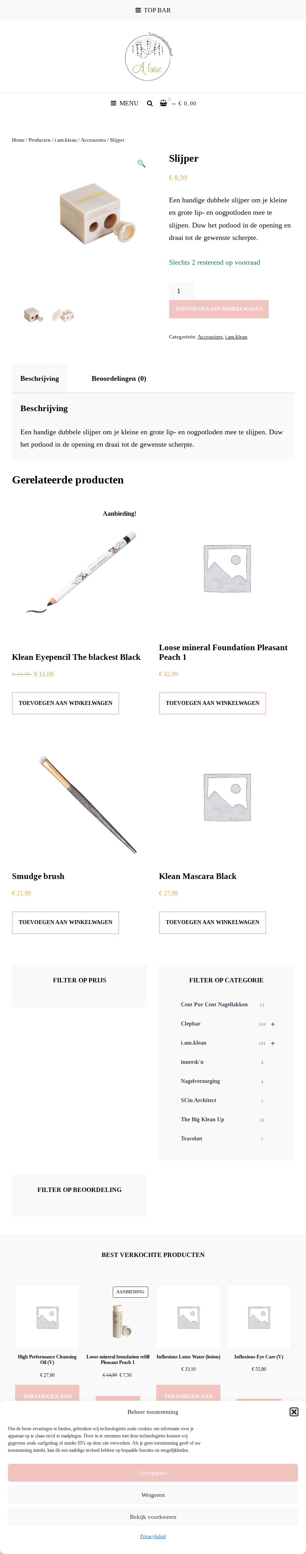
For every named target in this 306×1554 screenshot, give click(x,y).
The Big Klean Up (223, 1119)
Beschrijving (39, 378)
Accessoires (93, 140)
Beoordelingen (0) (119, 378)
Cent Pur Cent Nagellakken (223, 1005)
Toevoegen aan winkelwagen (219, 309)
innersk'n (222, 1062)
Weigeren (153, 1495)
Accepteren (153, 1473)
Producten (40, 140)
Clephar (228, 1024)
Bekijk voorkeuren (153, 1517)
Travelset (222, 1139)
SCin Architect (222, 1100)
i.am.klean (66, 140)
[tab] (46, 378)
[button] (294, 1412)
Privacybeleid (153, 1536)
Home (18, 140)
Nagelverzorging (222, 1081)
